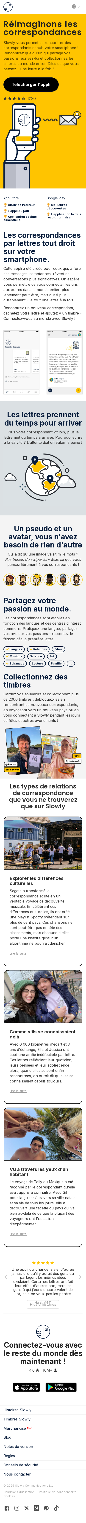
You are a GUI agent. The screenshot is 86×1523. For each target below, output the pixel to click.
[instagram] (16, 1509)
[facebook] (7, 1509)
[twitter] (26, 1509)
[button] (9, 1277)
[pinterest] (36, 1509)
